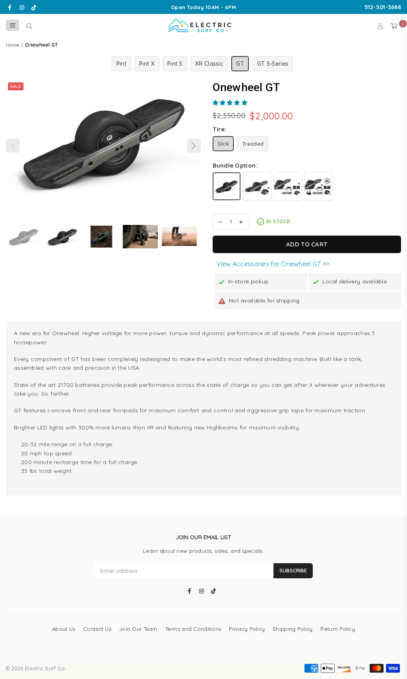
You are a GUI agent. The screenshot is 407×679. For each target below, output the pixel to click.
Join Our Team (138, 629)
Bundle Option (234, 165)
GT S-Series (272, 63)
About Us (63, 629)
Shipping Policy (292, 629)
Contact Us (97, 629)
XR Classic (209, 63)
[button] (231, 102)
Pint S (174, 63)
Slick (223, 143)
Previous (13, 145)
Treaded (253, 143)
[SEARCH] (29, 25)
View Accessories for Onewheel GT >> (273, 264)
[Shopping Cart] (394, 25)
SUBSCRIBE (293, 570)
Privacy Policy (247, 629)
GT (240, 63)
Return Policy (337, 629)
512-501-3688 (382, 7)
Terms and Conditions (193, 629)
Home (12, 45)
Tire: (220, 129)
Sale (15, 86)
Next (194, 145)
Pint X (147, 63)
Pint (121, 63)
